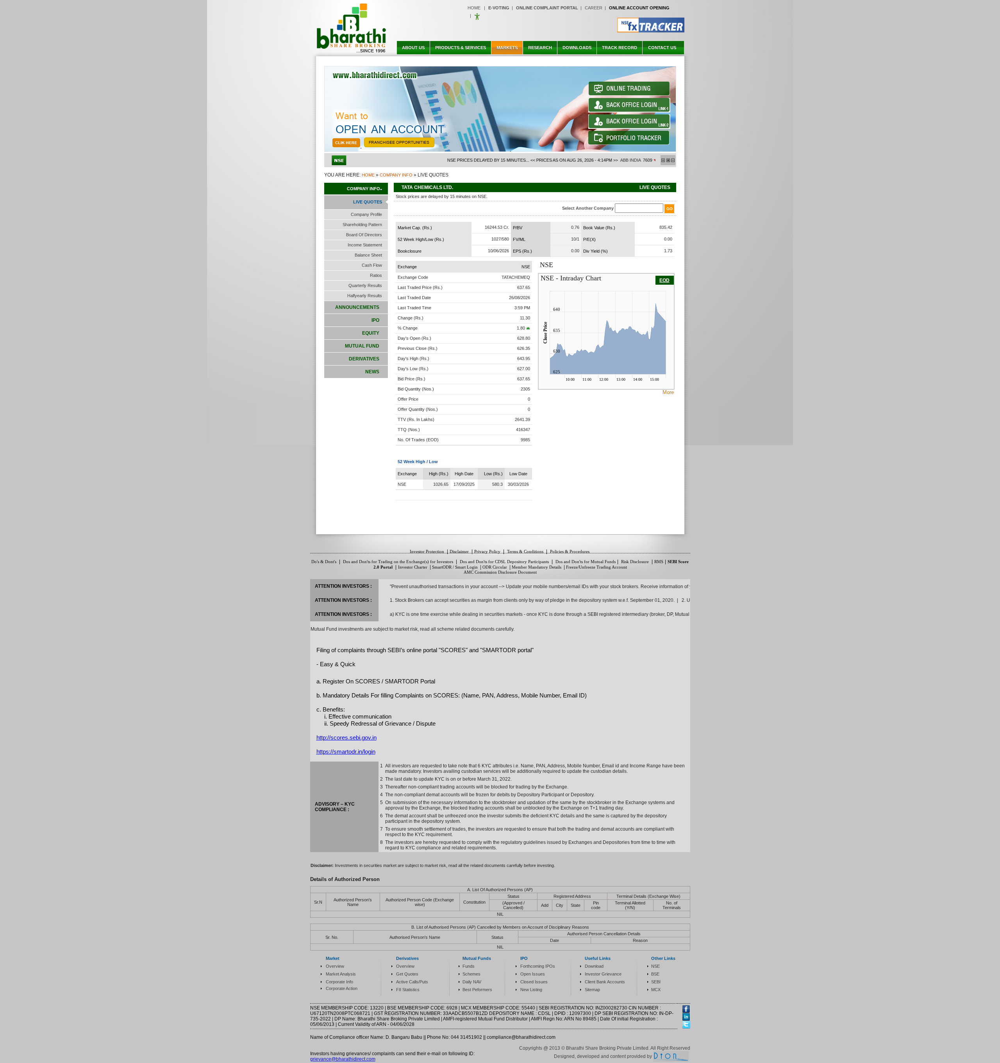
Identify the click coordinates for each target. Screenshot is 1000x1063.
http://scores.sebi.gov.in (346, 737)
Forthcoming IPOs (537, 966)
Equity (371, 333)
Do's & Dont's (324, 561)
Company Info (396, 175)
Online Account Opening (639, 7)
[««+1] (663, 160)
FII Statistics (408, 989)
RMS (658, 561)
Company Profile (366, 214)
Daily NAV (471, 981)
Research (540, 47)
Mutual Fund (362, 346)
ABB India (603, 160)
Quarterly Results (365, 285)
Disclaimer (459, 551)
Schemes (471, 974)
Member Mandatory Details (536, 567)
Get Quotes (407, 974)
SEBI (656, 981)
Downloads (576, 47)
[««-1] (673, 160)
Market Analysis (341, 974)
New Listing (531, 989)
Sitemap (592, 989)
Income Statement (365, 245)
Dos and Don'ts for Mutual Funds (585, 561)
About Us (413, 47)
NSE (655, 966)
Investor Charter (412, 567)
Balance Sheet (368, 255)
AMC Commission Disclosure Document (500, 572)
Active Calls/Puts (412, 981)
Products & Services (460, 47)
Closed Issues (534, 981)
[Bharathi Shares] (351, 52)
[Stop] (668, 160)
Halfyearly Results (364, 295)
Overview (335, 966)
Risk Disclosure (635, 561)
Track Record (619, 47)
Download (594, 966)
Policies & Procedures (569, 551)
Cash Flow (372, 265)
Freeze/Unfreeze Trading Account (596, 567)
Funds (468, 966)
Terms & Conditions (526, 551)
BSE (655, 974)
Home (474, 7)
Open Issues (532, 974)
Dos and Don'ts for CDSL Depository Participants (505, 561)
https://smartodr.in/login (345, 751)
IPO (375, 320)
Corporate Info (339, 981)
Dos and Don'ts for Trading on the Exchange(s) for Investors (398, 561)
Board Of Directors (364, 234)
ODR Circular (494, 567)
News (372, 372)
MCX (656, 989)
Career (593, 7)
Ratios (376, 275)
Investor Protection (427, 551)
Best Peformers (477, 989)
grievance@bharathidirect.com (342, 1059)
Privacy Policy (487, 551)
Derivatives (364, 359)
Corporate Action (341, 988)
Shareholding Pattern (362, 224)
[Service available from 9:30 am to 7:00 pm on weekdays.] (629, 111)
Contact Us (662, 47)
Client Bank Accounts (605, 981)
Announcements (357, 307)
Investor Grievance (603, 974)
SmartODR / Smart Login (455, 567)
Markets (507, 47)
